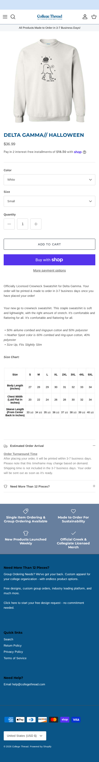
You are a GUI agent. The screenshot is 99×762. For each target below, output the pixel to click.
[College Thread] (49, 17)
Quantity (10, 214)
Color (8, 170)
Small (11, 201)
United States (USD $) (22, 735)
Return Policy (13, 645)
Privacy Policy (13, 651)
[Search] (15, 17)
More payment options (49, 270)
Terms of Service (15, 658)
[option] (49, 80)
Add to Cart (49, 244)
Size (7, 191)
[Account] (84, 17)
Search (8, 639)
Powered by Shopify (40, 746)
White (11, 179)
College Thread (20, 746)
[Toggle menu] (5, 17)
